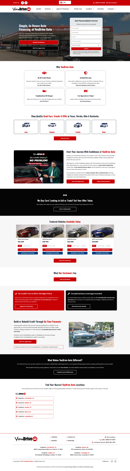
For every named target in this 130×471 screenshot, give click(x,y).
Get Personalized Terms (28, 250)
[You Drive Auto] (21, 9)
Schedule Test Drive (27, 253)
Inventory (48, 9)
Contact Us (71, 437)
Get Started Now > (85, 101)
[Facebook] (22, 2)
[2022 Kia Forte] (52, 240)
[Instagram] (26, 2)
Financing (71, 440)
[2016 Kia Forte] (77, 240)
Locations (89, 9)
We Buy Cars (78, 9)
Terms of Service (84, 467)
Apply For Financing (62, 9)
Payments (101, 9)
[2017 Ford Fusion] (102, 240)
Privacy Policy (84, 51)
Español (38, 9)
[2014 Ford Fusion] (28, 240)
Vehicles (54, 437)
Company (111, 9)
